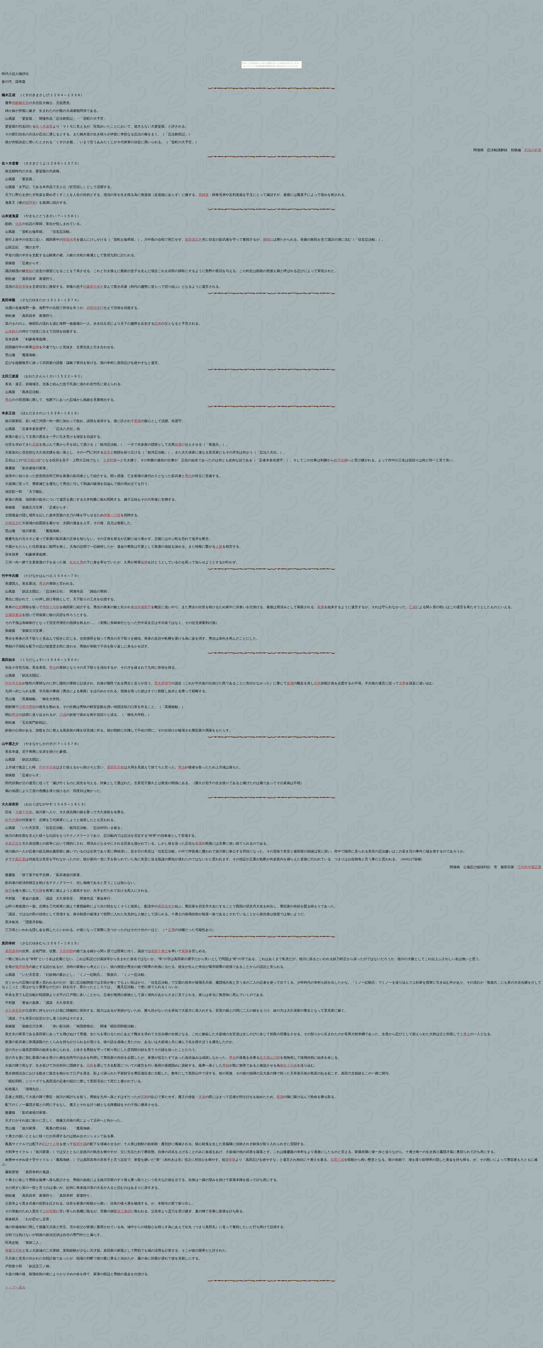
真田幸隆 (22, 286)
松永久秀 (76, 562)
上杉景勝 (49, 1211)
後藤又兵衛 (13, 1250)
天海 (202, 1097)
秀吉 (8, 400)
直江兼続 (124, 1211)
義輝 (35, 347)
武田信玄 (93, 308)
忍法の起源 (532, 150)
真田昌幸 (164, 906)
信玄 (18, 224)
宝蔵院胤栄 (13, 615)
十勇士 (465, 1034)
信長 (18, 607)
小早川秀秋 (27, 707)
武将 (157, 323)
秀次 (15, 714)
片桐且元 (12, 523)
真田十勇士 (159, 951)
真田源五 (192, 239)
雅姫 (28, 271)
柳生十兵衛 (288, 1065)
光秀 (402, 683)
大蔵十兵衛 (23, 812)
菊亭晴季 (22, 967)
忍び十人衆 (50, 1144)
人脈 (219, 546)
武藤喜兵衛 (91, 286)
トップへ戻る (15, 1287)
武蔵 (35, 444)
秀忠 (188, 476)
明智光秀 (69, 239)
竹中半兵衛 (13, 683)
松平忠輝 (12, 820)
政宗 (8, 890)
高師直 (204, 195)
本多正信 (12, 843)
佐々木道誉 (44, 126)
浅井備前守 (142, 607)
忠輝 (39, 890)
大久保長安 (13, 1010)
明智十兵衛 (50, 607)
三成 (412, 607)
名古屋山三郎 (270, 1057)
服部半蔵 (80, 1144)
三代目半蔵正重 (529, 867)
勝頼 (266, 239)
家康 (137, 421)
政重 (178, 444)
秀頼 (225, 1065)
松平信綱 (340, 460)
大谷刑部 (66, 951)
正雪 (171, 930)
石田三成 (337, 1159)
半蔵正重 (18, 859)
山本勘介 (12, 331)
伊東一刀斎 (112, 515)
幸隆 (232, 1159)
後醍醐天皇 (20, 103)
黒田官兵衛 (115, 767)
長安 (107, 452)
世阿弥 (30, 202)
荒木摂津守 (162, 683)
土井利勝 (110, 460)
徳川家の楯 (32, 460)
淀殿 (144, 1097)
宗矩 (90, 1065)
